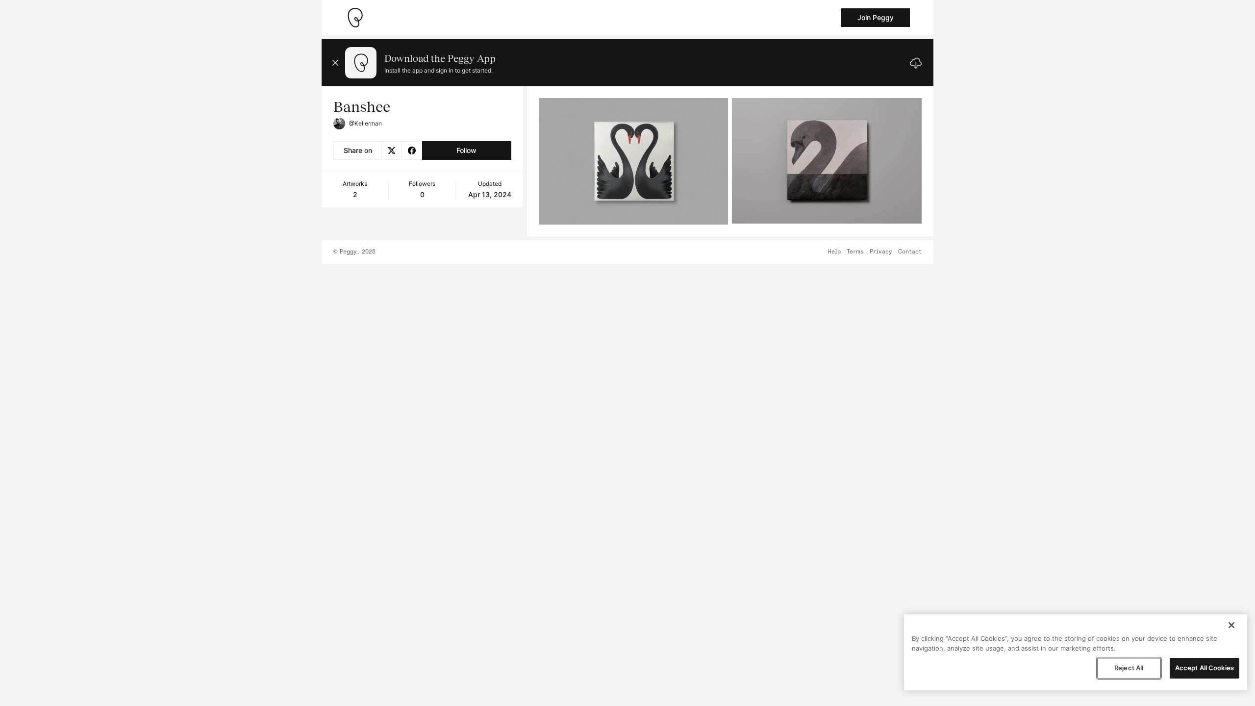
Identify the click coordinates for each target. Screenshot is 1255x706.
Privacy (881, 252)
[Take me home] (355, 17)
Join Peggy (875, 17)
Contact (910, 252)
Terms (855, 252)
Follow (466, 150)
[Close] (1231, 625)
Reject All (1128, 668)
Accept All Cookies (1204, 668)
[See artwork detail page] (633, 161)
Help (834, 252)
